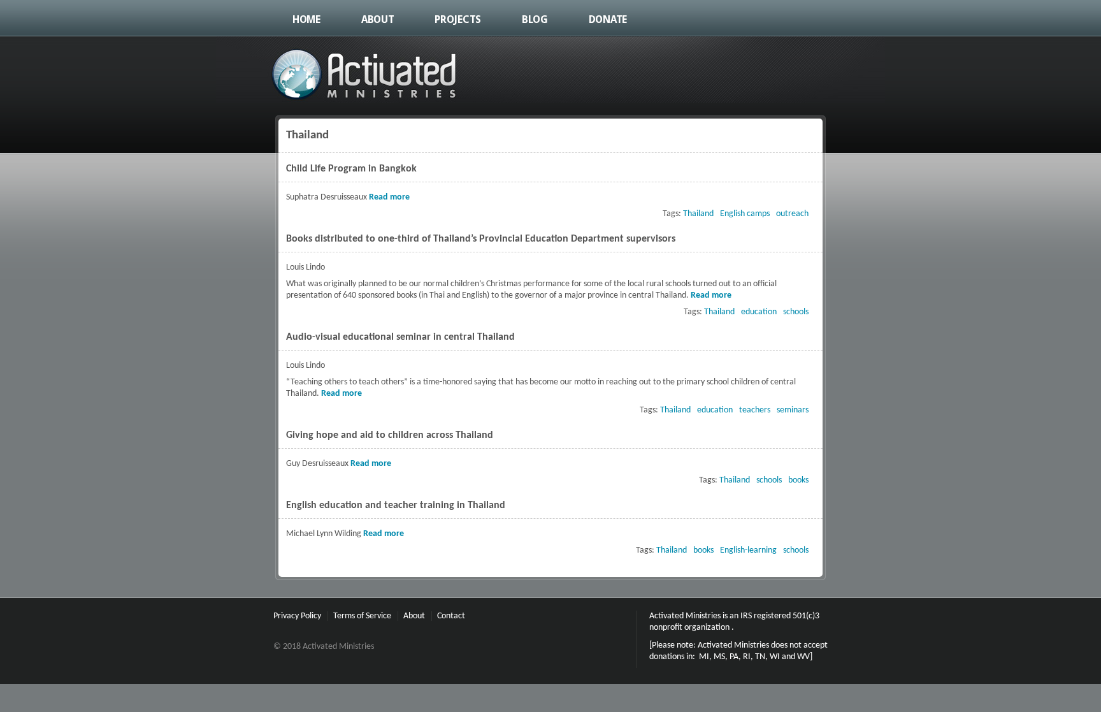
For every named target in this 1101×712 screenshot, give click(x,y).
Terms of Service (362, 616)
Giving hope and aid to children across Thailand (389, 435)
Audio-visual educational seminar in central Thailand (400, 337)
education (759, 312)
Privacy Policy (297, 616)
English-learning (748, 550)
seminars (793, 410)
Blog (535, 19)
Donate (608, 19)
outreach (792, 214)
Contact (451, 616)
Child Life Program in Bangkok (351, 169)
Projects (458, 19)
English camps (745, 214)
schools (796, 312)
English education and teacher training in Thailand (395, 505)
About (377, 19)
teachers (754, 410)
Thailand (698, 214)
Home (306, 19)
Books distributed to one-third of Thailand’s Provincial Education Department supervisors (480, 239)
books (798, 480)
